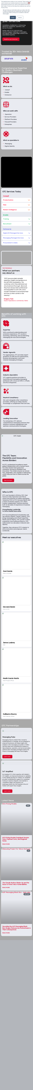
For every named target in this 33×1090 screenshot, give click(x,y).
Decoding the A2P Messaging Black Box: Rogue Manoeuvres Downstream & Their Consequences (16, 928)
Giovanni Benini (9, 607)
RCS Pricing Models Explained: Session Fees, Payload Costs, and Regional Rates (15, 839)
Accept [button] (12, 17)
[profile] (16, 569)
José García (7, 571)
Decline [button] (20, 17)
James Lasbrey (9, 643)
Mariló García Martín (11, 678)
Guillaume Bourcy (10, 714)
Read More (6, 844)
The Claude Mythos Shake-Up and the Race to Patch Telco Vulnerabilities (15, 883)
